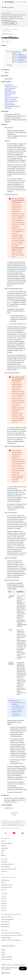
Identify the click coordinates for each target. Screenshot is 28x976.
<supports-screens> (10, 99)
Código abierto (4, 848)
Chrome (3, 952)
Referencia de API (5, 921)
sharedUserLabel (21, 56)
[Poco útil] (12, 34)
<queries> (7, 95)
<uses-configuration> (11, 101)
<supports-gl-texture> (11, 97)
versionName (20, 60)
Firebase (3, 954)
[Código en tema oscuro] (24, 50)
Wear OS (3, 882)
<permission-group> (10, 92)
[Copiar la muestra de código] (26, 50)
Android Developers (5, 29)
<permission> (8, 90)
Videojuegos (4, 861)
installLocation (21, 62)
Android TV (3, 889)
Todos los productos (6, 959)
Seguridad (3, 845)
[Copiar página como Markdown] (7, 41)
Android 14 (3, 903)
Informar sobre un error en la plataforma (10, 933)
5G (2, 873)
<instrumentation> (10, 88)
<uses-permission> (10, 104)
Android (3, 841)
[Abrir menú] (2, 2)
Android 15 (3, 901)
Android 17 (3, 896)
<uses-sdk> (8, 108)
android (18, 51)
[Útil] (10, 34)
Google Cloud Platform (6, 957)
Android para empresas (6, 843)
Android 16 (3, 898)
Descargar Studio (5, 924)
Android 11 (3, 910)
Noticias (3, 850)
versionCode (20, 59)
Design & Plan (15, 29)
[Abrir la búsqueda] (16, 2)
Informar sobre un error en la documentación (11, 935)
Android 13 (3, 905)
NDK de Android (5, 926)
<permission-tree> (10, 94)
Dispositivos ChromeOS (6, 885)
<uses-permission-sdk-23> (12, 106)
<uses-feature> (9, 103)
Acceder (24, 1)
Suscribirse (24, 968)
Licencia (10, 964)
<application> (9, 78)
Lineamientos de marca (18, 964)
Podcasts (3, 855)
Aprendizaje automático (7, 864)
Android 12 (3, 908)
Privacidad (3, 871)
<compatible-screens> (11, 86)
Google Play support (6, 937)
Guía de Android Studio (6, 917)
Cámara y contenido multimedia (9, 869)
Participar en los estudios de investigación (11, 940)
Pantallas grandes (5, 880)
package (14, 53)
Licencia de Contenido (13, 824)
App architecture (8, 7)
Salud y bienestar (5, 866)
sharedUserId (20, 54)
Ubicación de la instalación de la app (16, 789)
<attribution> (9, 84)
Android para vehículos (6, 887)
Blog (2, 853)
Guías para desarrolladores (7, 919)
